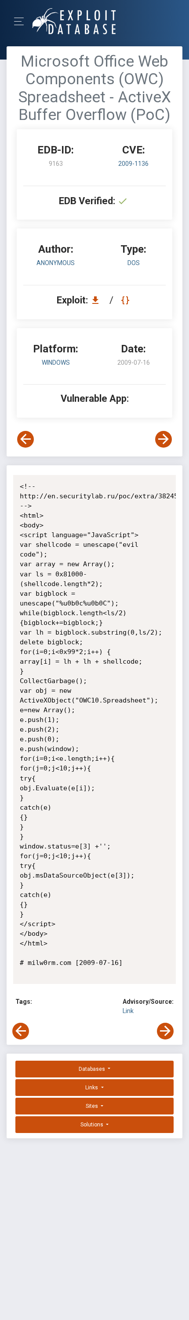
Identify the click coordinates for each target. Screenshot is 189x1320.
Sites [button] (92, 1106)
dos (133, 262)
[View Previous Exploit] (25, 439)
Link (128, 1010)
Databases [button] (92, 1069)
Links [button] (92, 1087)
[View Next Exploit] (163, 439)
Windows (56, 362)
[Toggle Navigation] (22, 21)
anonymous (55, 262)
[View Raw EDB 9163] (126, 300)
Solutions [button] (92, 1125)
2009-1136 (133, 163)
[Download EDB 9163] (97, 300)
